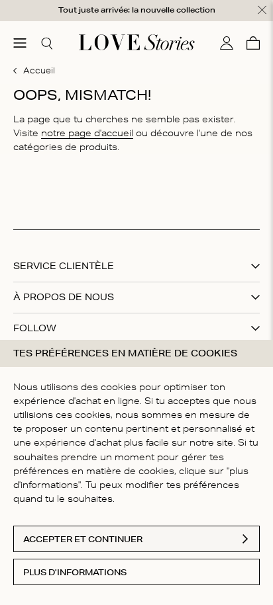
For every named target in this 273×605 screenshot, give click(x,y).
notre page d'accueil (87, 133)
